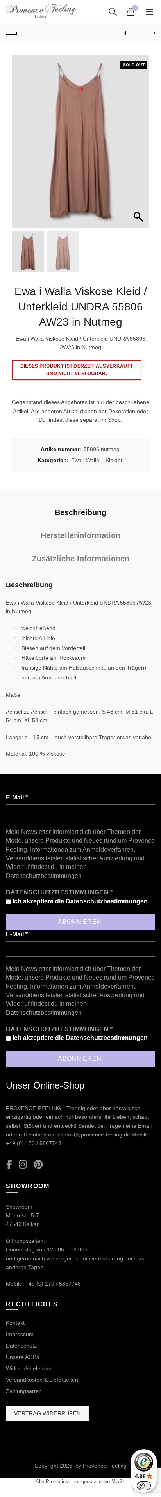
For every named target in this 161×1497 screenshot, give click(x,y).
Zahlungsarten (24, 1391)
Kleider (114, 460)
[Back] (11, 33)
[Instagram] (22, 1165)
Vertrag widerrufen (47, 1413)
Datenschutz (21, 1345)
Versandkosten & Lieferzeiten (42, 1380)
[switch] (144, 1485)
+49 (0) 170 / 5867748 (33, 1143)
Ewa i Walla (85, 460)
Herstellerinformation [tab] (80, 535)
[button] (139, 145)
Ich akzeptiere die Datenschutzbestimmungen (79, 901)
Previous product (130, 33)
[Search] (113, 12)
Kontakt (15, 1323)
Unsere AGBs (22, 1357)
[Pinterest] (38, 1165)
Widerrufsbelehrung (30, 1368)
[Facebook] (9, 1165)
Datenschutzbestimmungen (44, 875)
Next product (149, 33)
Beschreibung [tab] (80, 512)
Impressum (20, 1334)
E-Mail (17, 797)
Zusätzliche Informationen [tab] (80, 558)
